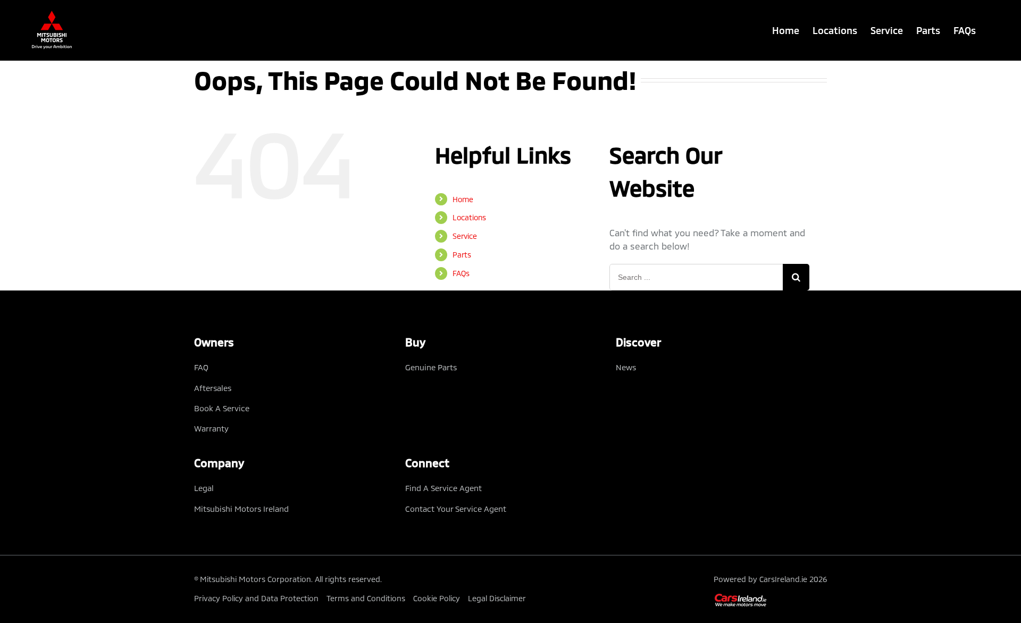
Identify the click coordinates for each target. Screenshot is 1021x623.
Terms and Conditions (366, 598)
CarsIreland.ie (783, 579)
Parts (462, 254)
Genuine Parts (431, 367)
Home (463, 199)
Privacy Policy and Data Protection (256, 598)
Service (465, 235)
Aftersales (212, 388)
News (626, 367)
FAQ (201, 367)
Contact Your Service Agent (455, 508)
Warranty (211, 428)
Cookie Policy (436, 598)
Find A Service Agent (443, 488)
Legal (204, 488)
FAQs (461, 273)
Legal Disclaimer (497, 598)
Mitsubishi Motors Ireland (241, 508)
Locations (469, 217)
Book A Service (221, 408)
